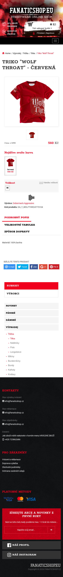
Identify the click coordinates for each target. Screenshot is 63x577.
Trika (33, 53)
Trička (25, 53)
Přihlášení (41, 33)
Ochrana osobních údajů (13, 471)
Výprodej (17, 53)
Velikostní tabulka (19, 224)
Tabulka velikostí (51, 183)
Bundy (11, 365)
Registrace (50, 33)
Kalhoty (11, 369)
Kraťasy (12, 374)
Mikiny (11, 356)
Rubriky (13, 285)
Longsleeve (15, 351)
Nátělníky (14, 342)
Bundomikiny (14, 360)
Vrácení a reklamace (11, 459)
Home (8, 53)
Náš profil (20, 545)
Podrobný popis (16, 217)
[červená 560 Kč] (10, 166)
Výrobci (13, 293)
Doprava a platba (10, 463)
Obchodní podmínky (11, 467)
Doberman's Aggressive (23, 203)
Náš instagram (23, 554)
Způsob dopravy (17, 231)
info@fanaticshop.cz (14, 401)
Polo (12, 347)
